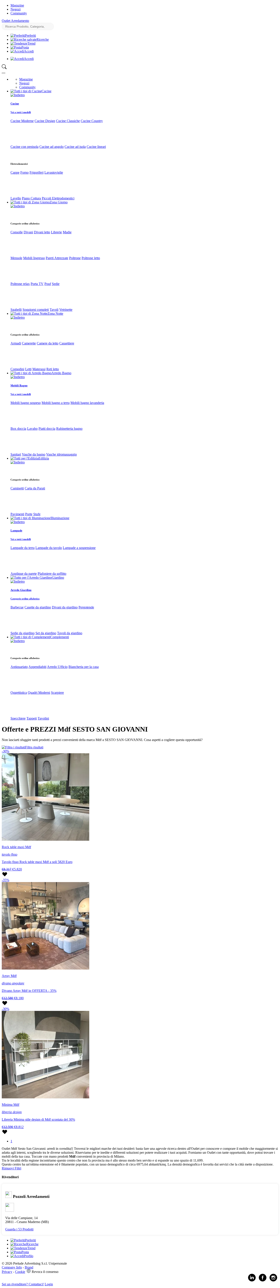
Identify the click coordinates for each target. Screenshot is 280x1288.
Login (49, 1284)
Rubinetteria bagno (69, 428)
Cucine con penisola (24, 147)
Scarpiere (57, 692)
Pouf (47, 284)
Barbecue (17, 607)
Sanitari (15, 454)
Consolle (16, 232)
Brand (29, 1267)
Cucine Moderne (22, 121)
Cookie (20, 1272)
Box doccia (18, 428)
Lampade (16, 530)
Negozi (15, 9)
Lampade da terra (22, 548)
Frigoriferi (37, 172)
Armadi (15, 343)
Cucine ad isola (75, 147)
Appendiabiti (37, 667)
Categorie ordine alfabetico (25, 598)
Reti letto (52, 369)
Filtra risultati (34, 747)
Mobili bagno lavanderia (87, 403)
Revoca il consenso (45, 1272)
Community (18, 13)
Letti (28, 369)
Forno (24, 172)
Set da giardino (45, 633)
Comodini (17, 369)
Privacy (7, 1272)
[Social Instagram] (273, 1280)
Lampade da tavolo (48, 548)
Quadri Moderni (39, 692)
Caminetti (17, 488)
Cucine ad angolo (51, 147)
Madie (67, 232)
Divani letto (42, 232)
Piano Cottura (31, 198)
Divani (28, 232)
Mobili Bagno (19, 385)
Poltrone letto (91, 258)
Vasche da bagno (33, 454)
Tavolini (43, 718)
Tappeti (31, 718)
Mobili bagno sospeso (25, 403)
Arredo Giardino (21, 590)
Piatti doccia (46, 428)
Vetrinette (65, 309)
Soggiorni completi (36, 309)
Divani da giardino (65, 607)
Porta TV (37, 284)
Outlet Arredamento (15, 21)
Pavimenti (17, 514)
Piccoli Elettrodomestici (58, 198)
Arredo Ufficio (57, 667)
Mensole (16, 258)
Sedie (56, 284)
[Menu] (3, 73)
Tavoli (54, 309)
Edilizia (43, 458)
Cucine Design (45, 121)
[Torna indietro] (17, 95)
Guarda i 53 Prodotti (19, 1229)
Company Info (12, 1267)
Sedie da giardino (22, 633)
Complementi (59, 637)
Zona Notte (55, 313)
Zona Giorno (59, 202)
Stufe (36, 514)
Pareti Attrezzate (57, 258)
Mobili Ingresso (34, 258)
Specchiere (18, 718)
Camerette (29, 343)
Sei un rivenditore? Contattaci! (23, 1284)
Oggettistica (18, 692)
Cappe (14, 172)
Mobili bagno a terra (56, 403)
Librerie (56, 232)
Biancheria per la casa (83, 667)
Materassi (39, 369)
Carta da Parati (35, 488)
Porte (28, 514)
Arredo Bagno (61, 373)
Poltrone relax (20, 284)
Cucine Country (92, 121)
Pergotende (86, 607)
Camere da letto (47, 343)
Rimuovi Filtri (11, 1168)
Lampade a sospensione (79, 548)
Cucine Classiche (68, 121)
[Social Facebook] (262, 1280)
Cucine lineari (96, 147)
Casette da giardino (37, 607)
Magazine (17, 5)
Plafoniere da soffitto (52, 573)
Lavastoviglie (53, 172)
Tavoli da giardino (69, 633)
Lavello (15, 198)
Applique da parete (23, 573)
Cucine (46, 91)
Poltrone (75, 258)
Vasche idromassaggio (61, 454)
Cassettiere (66, 343)
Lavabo (32, 428)
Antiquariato (19, 667)
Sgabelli (16, 309)
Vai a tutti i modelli (20, 112)
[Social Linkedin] (252, 1280)
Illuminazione (60, 518)
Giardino (58, 577)
